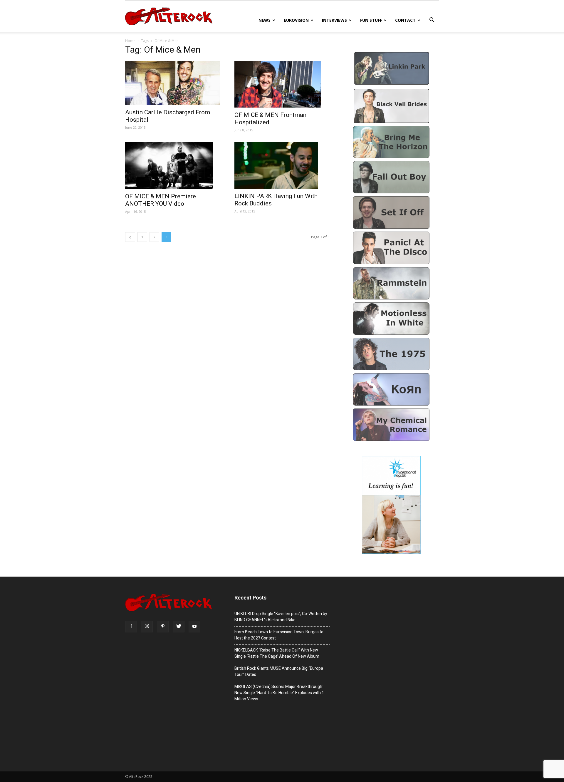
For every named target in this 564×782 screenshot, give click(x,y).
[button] (432, 21)
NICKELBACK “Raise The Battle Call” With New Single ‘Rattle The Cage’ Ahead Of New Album (276, 653)
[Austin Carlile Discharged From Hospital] (172, 83)
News (264, 20)
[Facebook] (131, 626)
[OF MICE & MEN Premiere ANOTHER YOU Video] (172, 165)
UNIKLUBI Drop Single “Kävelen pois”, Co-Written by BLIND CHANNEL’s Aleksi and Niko (280, 616)
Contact (405, 20)
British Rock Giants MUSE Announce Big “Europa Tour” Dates (278, 671)
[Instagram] (147, 626)
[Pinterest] (163, 626)
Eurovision (296, 20)
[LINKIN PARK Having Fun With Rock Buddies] (282, 165)
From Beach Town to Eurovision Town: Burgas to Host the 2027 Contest (278, 634)
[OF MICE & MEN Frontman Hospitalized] (282, 84)
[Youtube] (194, 626)
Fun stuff (371, 20)
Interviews (334, 20)
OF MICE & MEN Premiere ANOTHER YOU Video (160, 200)
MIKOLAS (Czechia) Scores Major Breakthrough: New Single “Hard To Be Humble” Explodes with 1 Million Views (279, 692)
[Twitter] (178, 626)
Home (130, 40)
